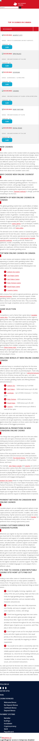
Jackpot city (17, 35)
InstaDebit (8, 723)
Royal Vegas (17, 128)
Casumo (16, 91)
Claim (7, 47)
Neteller (33, 517)
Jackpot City (11, 386)
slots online (19, 228)
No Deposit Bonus (19, 458)
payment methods (20, 191)
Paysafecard (9, 732)
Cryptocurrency (10, 726)
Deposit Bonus (9, 710)
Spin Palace (17, 54)
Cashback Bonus (10, 708)
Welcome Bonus (10, 702)
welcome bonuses (6, 296)
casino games (16, 224)
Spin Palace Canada (15, 466)
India (2, 695)
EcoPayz (7, 721)
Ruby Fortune (18, 109)
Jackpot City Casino (6, 480)
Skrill (6, 729)
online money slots (10, 347)
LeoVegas (16, 72)
